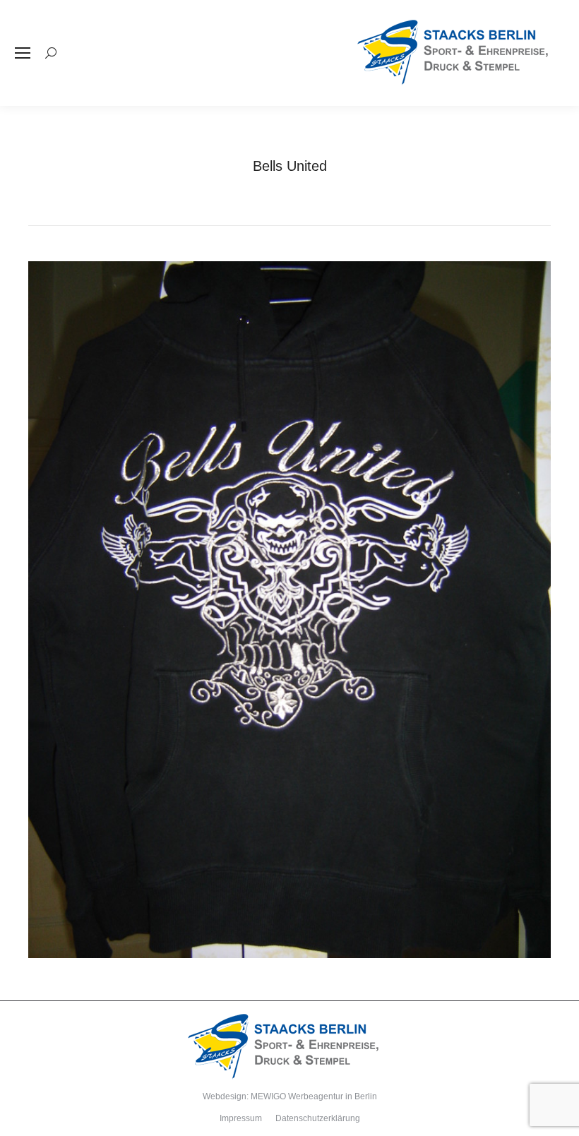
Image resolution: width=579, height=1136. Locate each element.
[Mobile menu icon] (22, 52)
